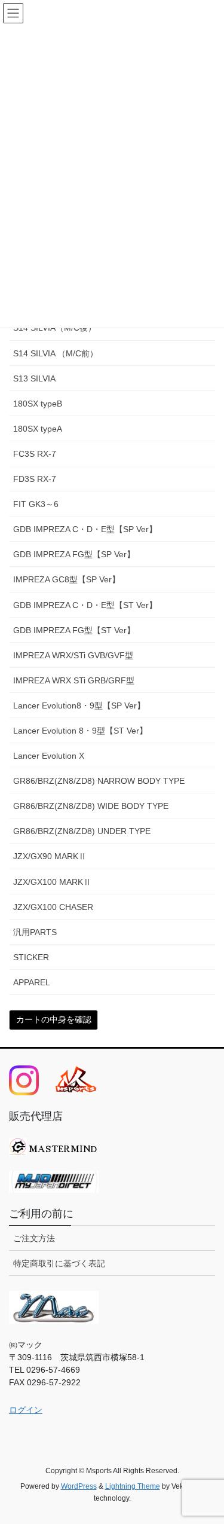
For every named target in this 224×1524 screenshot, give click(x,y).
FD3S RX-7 (34, 479)
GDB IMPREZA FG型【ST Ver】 (74, 630)
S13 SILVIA (34, 378)
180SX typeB (37, 403)
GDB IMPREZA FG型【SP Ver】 (74, 554)
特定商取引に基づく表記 (59, 1263)
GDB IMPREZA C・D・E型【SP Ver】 (85, 529)
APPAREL (31, 982)
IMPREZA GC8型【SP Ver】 (66, 579)
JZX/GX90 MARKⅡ (50, 856)
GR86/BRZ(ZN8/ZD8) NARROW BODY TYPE (99, 781)
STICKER (31, 957)
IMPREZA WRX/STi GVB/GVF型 (73, 655)
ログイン (25, 1410)
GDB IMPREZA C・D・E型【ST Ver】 (85, 605)
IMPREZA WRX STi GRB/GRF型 (73, 680)
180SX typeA (37, 428)
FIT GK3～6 (36, 504)
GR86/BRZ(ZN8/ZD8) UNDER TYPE (82, 831)
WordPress (79, 1486)
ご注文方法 (34, 1238)
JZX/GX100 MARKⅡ (52, 882)
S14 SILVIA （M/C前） (55, 353)
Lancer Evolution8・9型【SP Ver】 (79, 705)
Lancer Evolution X (48, 756)
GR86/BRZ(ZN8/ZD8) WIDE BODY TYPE (90, 806)
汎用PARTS (35, 932)
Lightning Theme (132, 1486)
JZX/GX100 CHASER (53, 907)
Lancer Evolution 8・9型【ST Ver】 (80, 730)
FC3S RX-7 (34, 454)
